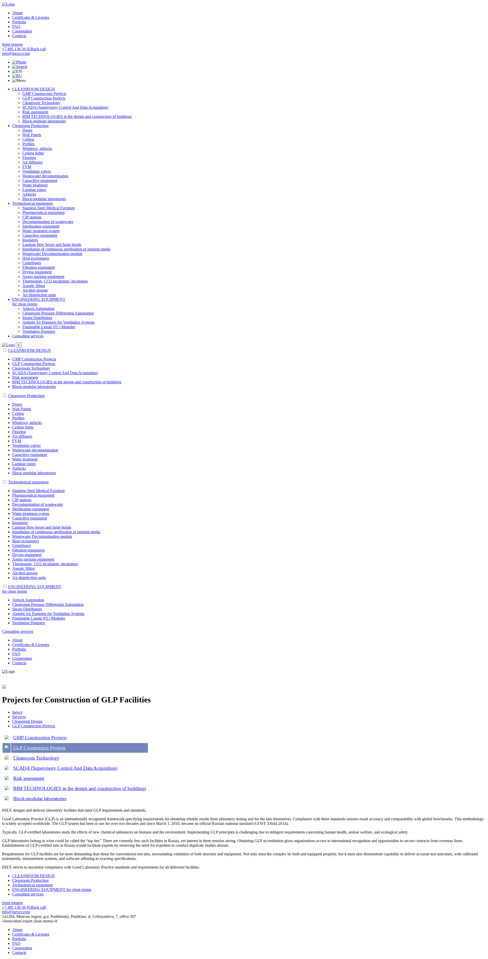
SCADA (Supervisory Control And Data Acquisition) (65, 107)
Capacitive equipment (39, 180)
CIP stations (31, 217)
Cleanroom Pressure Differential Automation (58, 313)
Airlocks (29, 194)
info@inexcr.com (16, 53)
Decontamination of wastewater (47, 221)
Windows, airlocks (37, 148)
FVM (26, 167)
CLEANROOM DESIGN (33, 89)
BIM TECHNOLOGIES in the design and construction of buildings (77, 116)
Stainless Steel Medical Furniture (48, 208)
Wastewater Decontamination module (52, 253)
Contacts (19, 36)
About (17, 13)
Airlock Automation (38, 308)
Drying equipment (37, 272)
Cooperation (22, 31)
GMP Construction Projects (44, 93)
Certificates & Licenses (30, 17)
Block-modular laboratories (44, 121)
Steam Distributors (37, 318)
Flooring (29, 157)
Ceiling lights (33, 153)
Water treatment (35, 185)
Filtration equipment (38, 267)
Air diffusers (32, 162)
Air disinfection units (39, 295)
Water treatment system (40, 231)
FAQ (16, 26)
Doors (27, 130)
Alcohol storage (35, 290)
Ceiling (28, 139)
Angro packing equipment (43, 276)
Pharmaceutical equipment (43, 212)
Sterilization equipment (40, 226)
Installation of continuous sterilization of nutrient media (66, 249)
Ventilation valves (36, 171)
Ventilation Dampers (38, 331)
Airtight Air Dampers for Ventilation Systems (58, 322)
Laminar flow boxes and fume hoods (51, 244)
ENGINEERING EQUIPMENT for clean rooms (51, 889)
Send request (12, 44)
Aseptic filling (33, 286)
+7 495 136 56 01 (16, 49)
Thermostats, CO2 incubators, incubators (55, 281)
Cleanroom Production (30, 125)
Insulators (30, 240)
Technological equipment (32, 203)
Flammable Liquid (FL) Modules (48, 327)
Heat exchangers (35, 258)
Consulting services (27, 336)
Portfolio (19, 22)
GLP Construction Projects (43, 98)
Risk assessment (35, 112)
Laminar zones (34, 189)
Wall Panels (31, 135)
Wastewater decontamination (45, 176)
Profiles (28, 144)
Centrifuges (31, 263)
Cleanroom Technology (41, 103)
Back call (38, 49)
